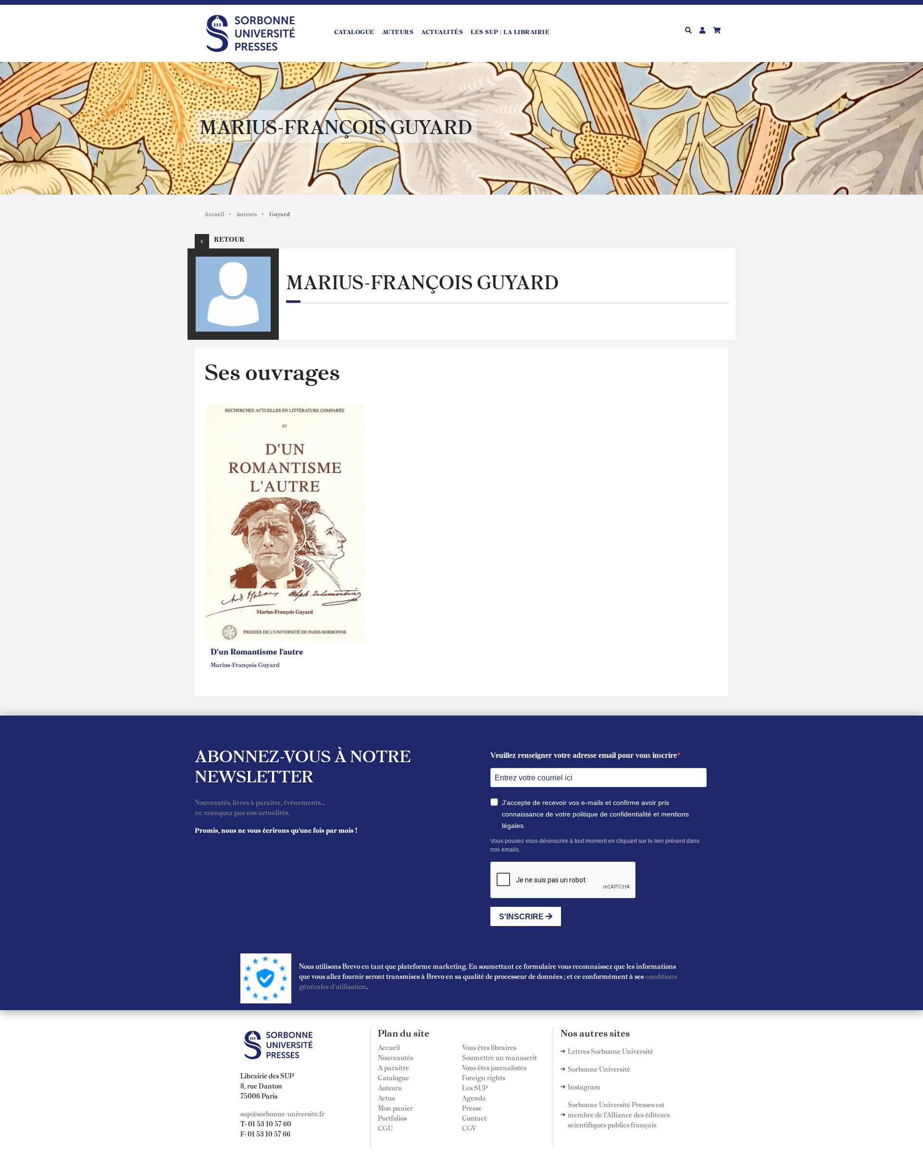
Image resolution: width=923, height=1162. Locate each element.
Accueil (214, 214)
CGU (385, 1128)
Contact (474, 1118)
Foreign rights (483, 1077)
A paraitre (393, 1067)
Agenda (474, 1097)
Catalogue (354, 31)
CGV (469, 1128)
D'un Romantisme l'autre (257, 651)
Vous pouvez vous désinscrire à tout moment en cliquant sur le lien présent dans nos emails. (594, 845)
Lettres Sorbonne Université (610, 1051)
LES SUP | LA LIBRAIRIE (510, 31)
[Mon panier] (717, 30)
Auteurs (398, 31)
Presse (472, 1108)
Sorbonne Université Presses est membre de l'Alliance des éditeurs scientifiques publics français (619, 1114)
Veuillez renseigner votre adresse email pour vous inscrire (583, 755)
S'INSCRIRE (522, 917)
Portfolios (392, 1118)
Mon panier (395, 1108)
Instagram (584, 1086)
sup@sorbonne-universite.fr (282, 1113)
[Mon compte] (702, 30)
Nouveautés (395, 1057)
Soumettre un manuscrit (499, 1057)
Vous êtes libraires (489, 1047)
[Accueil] (254, 31)
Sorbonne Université (599, 1069)
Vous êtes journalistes (494, 1067)
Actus (386, 1097)
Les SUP (474, 1087)
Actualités (442, 31)
